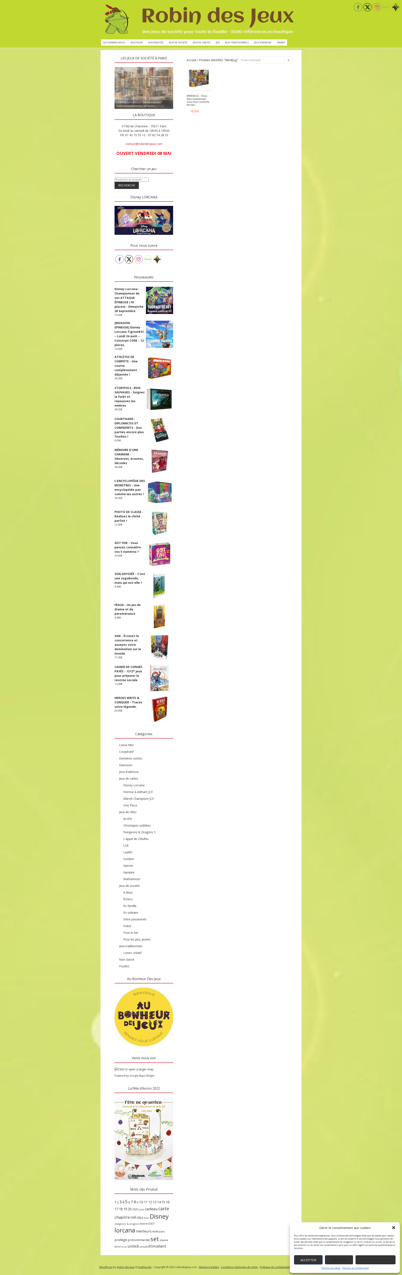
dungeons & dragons (127, 1223)
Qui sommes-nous (114, 42)
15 (163, 1202)
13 (154, 1202)
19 (125, 1209)
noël (155, 1231)
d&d (140, 1217)
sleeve (164, 1240)
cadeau (151, 1208)
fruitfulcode (145, 1267)
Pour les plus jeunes (137, 939)
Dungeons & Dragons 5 (139, 832)
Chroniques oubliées (137, 825)
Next (180, 66)
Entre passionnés (135, 919)
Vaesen (128, 866)
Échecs (128, 899)
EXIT (151, 1223)
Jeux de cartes (201, 42)
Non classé (126, 959)
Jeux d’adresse (262, 42)
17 (116, 1209)
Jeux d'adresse (129, 772)
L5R (126, 845)
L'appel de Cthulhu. (136, 839)
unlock (133, 1246)
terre (118, 1246)
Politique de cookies (330, 1268)
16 (168, 1202)
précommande (139, 1240)
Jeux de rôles (128, 812)
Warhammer (131, 879)
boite (141, 1209)
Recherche (126, 185)
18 (121, 1209)
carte (163, 1208)
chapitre (122, 1217)
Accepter (308, 1260)
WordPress (105, 1267)
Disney (159, 1216)
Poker (127, 926)
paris (162, 1231)
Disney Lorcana (133, 785)
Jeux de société (178, 42)
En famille (130, 906)
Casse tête (126, 745)
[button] (394, 1228)
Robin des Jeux (126, 1267)
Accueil (191, 60)
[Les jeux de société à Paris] (198, 19)
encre (144, 1223)
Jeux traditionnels (237, 42)
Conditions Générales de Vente (239, 1267)
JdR (218, 42)
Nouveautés (155, 42)
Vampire (128, 872)
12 (150, 1202)
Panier (281, 42)
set (155, 1239)
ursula (144, 1246)
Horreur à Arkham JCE (138, 792)
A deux (128, 892)
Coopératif (126, 752)
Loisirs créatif (132, 953)
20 (129, 1209)
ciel (133, 1217)
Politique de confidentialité (355, 1268)
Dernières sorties (130, 758)
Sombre (128, 859)
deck (146, 1217)
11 (146, 1202)
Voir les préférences (375, 1260)
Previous (107, 66)
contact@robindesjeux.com (143, 144)
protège (121, 1240)
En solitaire (130, 913)
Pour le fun (130, 933)
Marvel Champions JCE (138, 799)
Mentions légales (209, 1267)
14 (159, 1202)
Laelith (127, 852)
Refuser (339, 1260)
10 (141, 1202)
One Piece (130, 805)
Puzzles (124, 966)
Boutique (137, 42)
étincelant (157, 1246)
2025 (135, 1209)
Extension (125, 765)
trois (124, 1246)
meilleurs (144, 1231)
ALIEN (127, 819)
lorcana (125, 1230)
